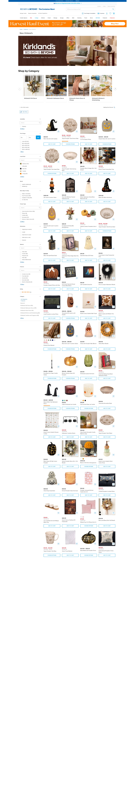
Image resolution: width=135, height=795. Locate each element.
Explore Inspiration (32, 13)
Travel (85, 17)
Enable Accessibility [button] (111, 6)
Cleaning (79, 17)
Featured (105, 17)
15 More (22, 262)
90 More (22, 128)
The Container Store (59, 0)
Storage (55, 17)
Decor (91, 17)
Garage (62, 17)
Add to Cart (52, 144)
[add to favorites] (58, 131)
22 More (22, 221)
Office (68, 17)
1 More (22, 151)
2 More (22, 318)
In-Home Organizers (42, 13)
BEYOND (98, 17)
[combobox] (88, 9)
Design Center (23, 13)
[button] (30, 119)
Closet (49, 17)
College (36, 17)
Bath (73, 17)
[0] (114, 13)
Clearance (112, 17)
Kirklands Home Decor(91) (27, 310)
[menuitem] (24, 13)
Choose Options (70, 144)
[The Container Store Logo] (34, 9)
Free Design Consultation (89, 13)
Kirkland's (77, 0)
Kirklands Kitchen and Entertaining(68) (30, 312)
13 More (22, 176)
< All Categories (23, 299)
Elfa (31, 17)
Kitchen (43, 17)
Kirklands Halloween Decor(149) (28, 308)
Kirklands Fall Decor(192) (27, 305)
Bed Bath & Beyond (69, 0)
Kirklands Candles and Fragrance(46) (30, 315)
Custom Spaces (23, 17)
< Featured (22, 300)
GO (38, 137)
